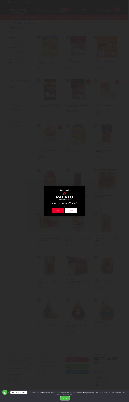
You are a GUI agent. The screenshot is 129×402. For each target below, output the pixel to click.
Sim (57, 210)
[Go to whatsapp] (4, 392)
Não (71, 210)
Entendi (65, 398)
